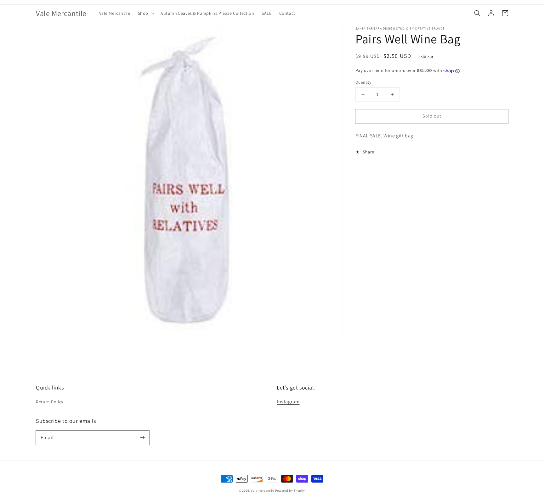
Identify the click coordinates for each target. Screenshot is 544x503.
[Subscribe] (142, 438)
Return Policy (49, 402)
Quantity (363, 82)
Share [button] (368, 152)
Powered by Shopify (290, 491)
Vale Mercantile (262, 491)
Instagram (288, 401)
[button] (145, 13)
